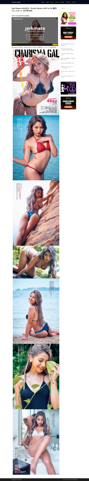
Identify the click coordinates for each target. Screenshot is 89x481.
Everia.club (16, 2)
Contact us (70, 479)
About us (65, 479)
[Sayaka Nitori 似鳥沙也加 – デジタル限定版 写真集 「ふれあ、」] (68, 58)
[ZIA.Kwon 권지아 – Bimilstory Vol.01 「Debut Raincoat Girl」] (68, 67)
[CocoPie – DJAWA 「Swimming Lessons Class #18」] (68, 71)
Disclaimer (75, 479)
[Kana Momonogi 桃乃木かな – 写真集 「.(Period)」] (68, 54)
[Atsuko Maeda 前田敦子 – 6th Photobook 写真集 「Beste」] (68, 44)
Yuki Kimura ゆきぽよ (22, 16)
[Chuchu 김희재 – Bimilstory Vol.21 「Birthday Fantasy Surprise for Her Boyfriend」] (68, 49)
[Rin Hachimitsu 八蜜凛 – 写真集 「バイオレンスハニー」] (68, 76)
